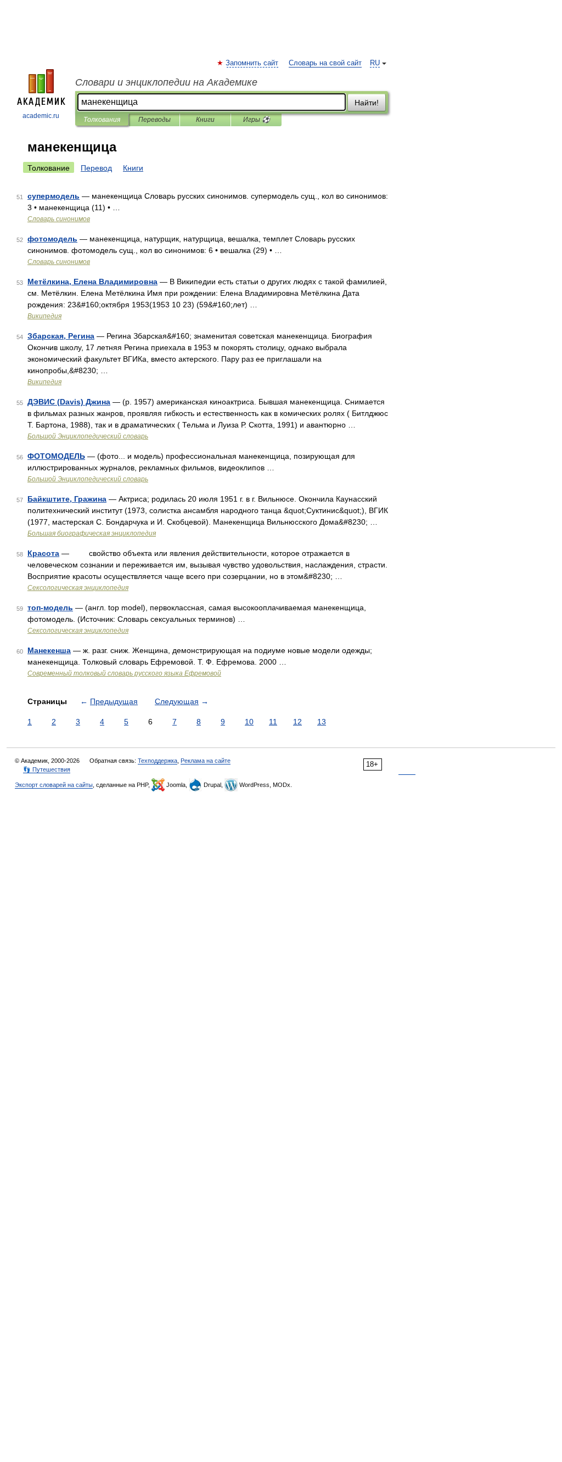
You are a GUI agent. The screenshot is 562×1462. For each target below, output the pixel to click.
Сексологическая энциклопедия (77, 588)
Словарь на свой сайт (325, 63)
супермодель (53, 196)
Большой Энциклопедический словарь (87, 436)
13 (321, 721)
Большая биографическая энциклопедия (91, 533)
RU (375, 63)
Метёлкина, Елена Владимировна (92, 281)
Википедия (44, 316)
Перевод (96, 168)
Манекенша (49, 650)
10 (249, 721)
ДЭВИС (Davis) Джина (68, 401)
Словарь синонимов (58, 219)
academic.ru (41, 116)
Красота (43, 553)
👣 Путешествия (46, 769)
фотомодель (52, 238)
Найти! (367, 102)
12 (297, 721)
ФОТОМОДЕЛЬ (56, 456)
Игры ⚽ (256, 119)
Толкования (101, 119)
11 (273, 721)
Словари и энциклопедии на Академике (166, 82)
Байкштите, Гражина (66, 498)
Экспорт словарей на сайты (54, 784)
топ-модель (50, 607)
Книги (205, 119)
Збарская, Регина (60, 335)
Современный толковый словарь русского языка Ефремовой (124, 673)
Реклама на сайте (206, 760)
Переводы (154, 119)
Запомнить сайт (252, 63)
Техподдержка (157, 760)
